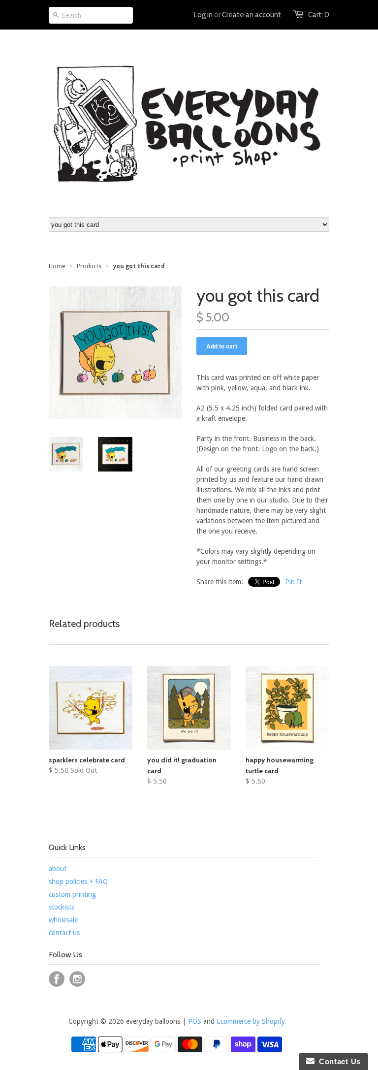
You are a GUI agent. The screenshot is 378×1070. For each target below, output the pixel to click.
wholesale (63, 920)
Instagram (77, 979)
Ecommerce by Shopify (251, 1021)
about (57, 869)
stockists (61, 907)
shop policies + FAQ (78, 881)
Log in (203, 14)
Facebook (56, 979)
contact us (64, 933)
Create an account (251, 14)
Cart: (318, 14)
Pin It (293, 582)
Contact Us (338, 1061)
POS (194, 1021)
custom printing (72, 894)
